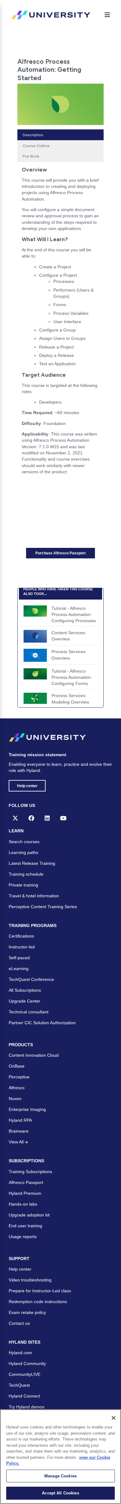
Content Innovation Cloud (34, 1055)
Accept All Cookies (60, 1493)
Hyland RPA (20, 1120)
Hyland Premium (25, 1193)
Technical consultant (28, 1011)
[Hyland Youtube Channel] (63, 818)
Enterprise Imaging (27, 1109)
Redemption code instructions (38, 1301)
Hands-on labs (23, 1204)
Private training (23, 884)
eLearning (19, 968)
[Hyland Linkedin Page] (47, 818)
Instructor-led (22, 946)
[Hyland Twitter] (15, 818)
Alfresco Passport (26, 1182)
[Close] (113, 1418)
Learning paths (23, 852)
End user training (25, 1225)
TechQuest (19, 1385)
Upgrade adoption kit (29, 1214)
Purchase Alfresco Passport (60, 553)
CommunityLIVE (24, 1374)
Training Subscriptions (30, 1171)
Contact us (19, 1323)
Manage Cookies (60, 1476)
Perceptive (19, 1076)
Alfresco (17, 1087)
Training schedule (26, 874)
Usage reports (23, 1236)
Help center (27, 786)
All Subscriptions (25, 990)
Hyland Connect (24, 1395)
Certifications (21, 936)
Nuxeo (15, 1098)
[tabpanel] (60, 322)
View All (17, 1141)
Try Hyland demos (26, 1406)
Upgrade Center (24, 1001)
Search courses (24, 841)
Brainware (19, 1131)
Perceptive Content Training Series (43, 906)
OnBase (17, 1066)
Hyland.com (20, 1352)
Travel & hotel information (34, 895)
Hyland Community (27, 1363)
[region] (60, 1456)
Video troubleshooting (30, 1279)
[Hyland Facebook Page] (31, 818)
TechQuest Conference (31, 979)
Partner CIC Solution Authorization (42, 1022)
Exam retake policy (27, 1312)
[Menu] (107, 15)
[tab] (60, 134)
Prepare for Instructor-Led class (40, 1290)
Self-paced (19, 957)
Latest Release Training (32, 863)
